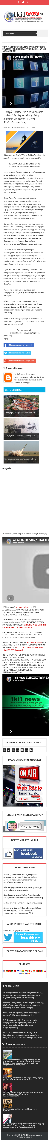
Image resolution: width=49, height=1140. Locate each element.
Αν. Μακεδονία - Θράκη (21, 127)
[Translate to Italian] (28, 971)
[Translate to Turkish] (9, 971)
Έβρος (33, 127)
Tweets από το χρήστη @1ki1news (16, 931)
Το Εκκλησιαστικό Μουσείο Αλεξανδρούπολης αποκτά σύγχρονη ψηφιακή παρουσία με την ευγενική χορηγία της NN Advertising (22, 995)
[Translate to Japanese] (31, 971)
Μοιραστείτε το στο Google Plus (21, 361)
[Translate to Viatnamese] (28, 974)
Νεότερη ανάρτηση (9, 534)
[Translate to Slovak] (20, 974)
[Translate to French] (4, 971)
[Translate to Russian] (45, 971)
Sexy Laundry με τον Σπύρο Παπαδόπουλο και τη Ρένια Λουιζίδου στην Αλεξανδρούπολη (23, 1094)
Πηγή (6, 338)
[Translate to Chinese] (15, 971)
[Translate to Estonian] (18, 971)
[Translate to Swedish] (23, 974)
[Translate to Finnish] (20, 971)
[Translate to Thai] (26, 974)
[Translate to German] (7, 971)
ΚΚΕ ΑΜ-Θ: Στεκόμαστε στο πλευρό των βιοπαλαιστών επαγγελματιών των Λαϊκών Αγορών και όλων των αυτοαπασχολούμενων (22, 1035)
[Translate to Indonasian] (26, 971)
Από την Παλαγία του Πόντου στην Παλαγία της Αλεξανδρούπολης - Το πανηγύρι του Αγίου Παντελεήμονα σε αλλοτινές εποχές (23, 1005)
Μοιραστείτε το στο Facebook (20, 345)
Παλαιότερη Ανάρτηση (38, 534)
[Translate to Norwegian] (37, 971)
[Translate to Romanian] (42, 971)
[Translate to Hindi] (23, 971)
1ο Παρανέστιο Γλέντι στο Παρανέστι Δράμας (23, 903)
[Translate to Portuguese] (39, 971)
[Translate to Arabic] (12, 971)
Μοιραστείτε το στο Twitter (19, 353)
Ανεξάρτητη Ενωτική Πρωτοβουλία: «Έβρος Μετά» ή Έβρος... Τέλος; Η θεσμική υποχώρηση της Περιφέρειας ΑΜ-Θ (22, 910)
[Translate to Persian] (34, 971)
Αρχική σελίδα (23, 534)
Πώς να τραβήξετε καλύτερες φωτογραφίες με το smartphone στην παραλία (23, 1078)
